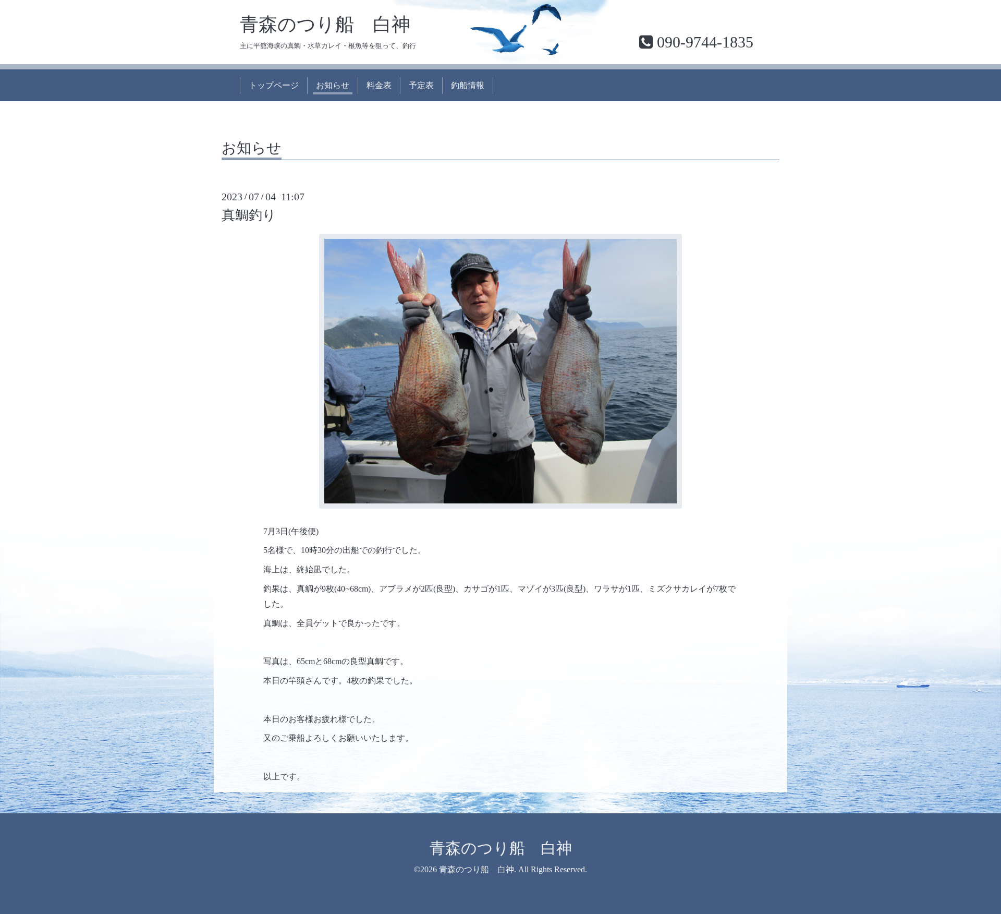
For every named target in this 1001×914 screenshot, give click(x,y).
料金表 (379, 85)
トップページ (274, 85)
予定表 (421, 85)
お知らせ (332, 85)
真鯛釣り (249, 215)
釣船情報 (467, 85)
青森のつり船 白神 (325, 24)
